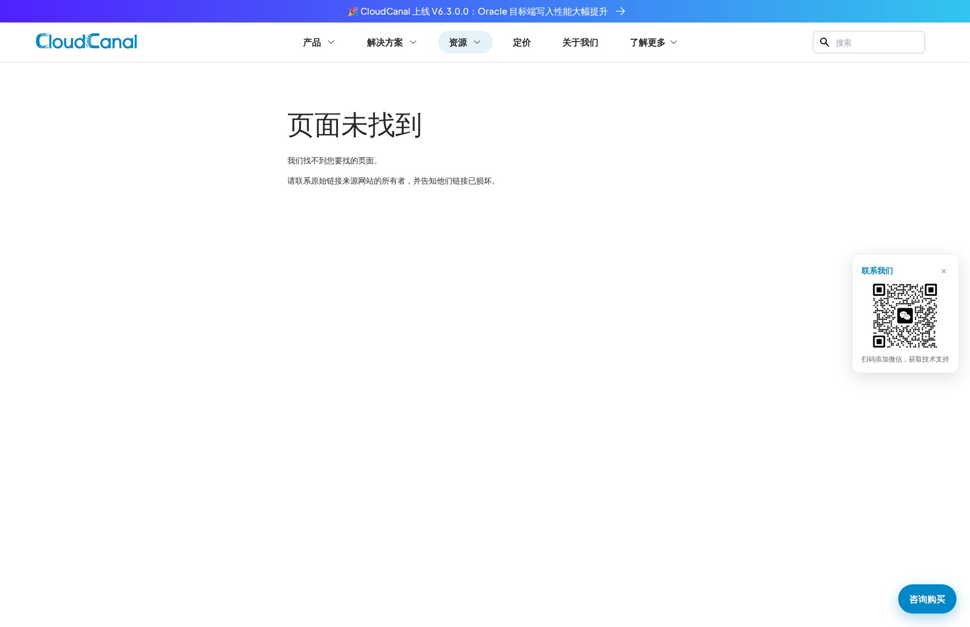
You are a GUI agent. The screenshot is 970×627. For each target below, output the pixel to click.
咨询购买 (927, 599)
